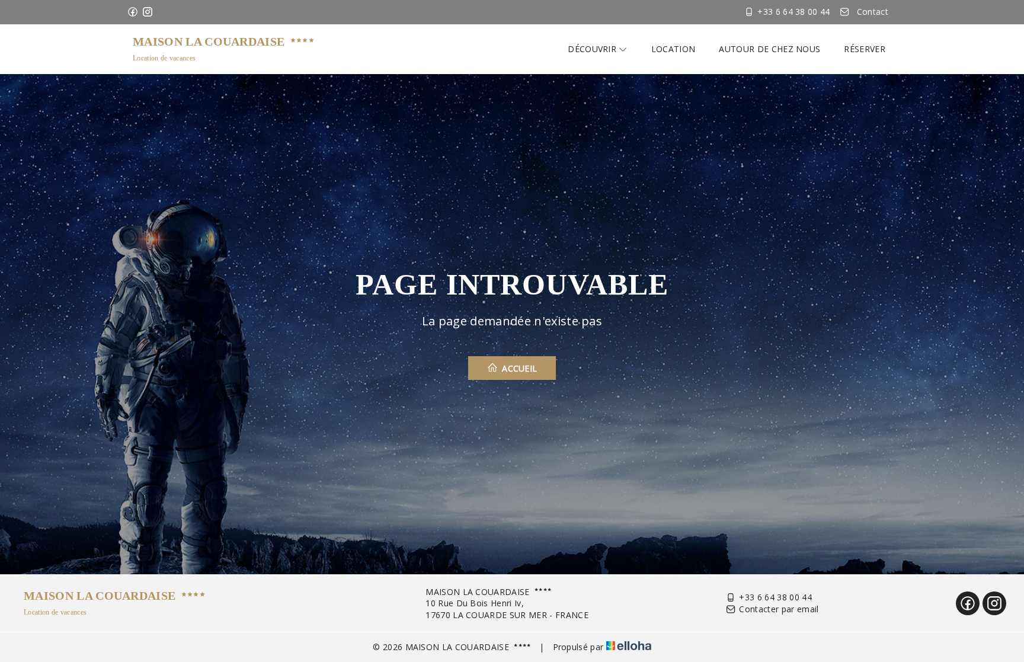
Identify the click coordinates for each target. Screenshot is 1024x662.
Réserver (864, 49)
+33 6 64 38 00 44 (775, 597)
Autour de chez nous (769, 49)
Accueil (518, 368)
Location (673, 49)
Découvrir (593, 49)
